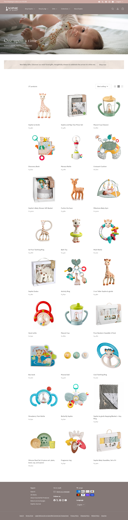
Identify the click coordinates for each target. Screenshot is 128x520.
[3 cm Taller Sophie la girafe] (109, 279)
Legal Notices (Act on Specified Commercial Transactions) (51, 516)
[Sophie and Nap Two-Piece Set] (76, 112)
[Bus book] (43, 362)
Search (32, 492)
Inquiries (103, 516)
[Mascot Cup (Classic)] (109, 112)
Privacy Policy (74, 516)
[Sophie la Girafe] (43, 112)
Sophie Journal (35, 504)
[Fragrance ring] (76, 448)
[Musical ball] (76, 362)
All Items (33, 495)
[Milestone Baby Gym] (109, 196)
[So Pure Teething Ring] (43, 237)
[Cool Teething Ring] (109, 362)
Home (6, 36)
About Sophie (78, 9)
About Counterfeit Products (39, 498)
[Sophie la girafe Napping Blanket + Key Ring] (109, 405)
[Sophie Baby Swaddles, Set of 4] (109, 448)
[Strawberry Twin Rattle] (43, 404)
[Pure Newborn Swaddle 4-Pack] (109, 321)
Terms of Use (29, 516)
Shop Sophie (29, 9)
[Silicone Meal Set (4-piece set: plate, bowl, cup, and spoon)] (43, 449)
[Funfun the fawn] (76, 196)
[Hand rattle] (43, 321)
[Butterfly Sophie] (76, 404)
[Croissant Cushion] (109, 154)
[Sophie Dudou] (43, 279)
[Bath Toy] (76, 237)
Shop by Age (43, 9)
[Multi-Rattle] (109, 237)
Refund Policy (95, 516)
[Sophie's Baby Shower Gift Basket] (43, 196)
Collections (65, 9)
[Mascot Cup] (76, 321)
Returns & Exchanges (37, 501)
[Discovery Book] (43, 154)
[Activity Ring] (76, 279)
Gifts (54, 9)
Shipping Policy (84, 516)
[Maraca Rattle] (76, 154)
